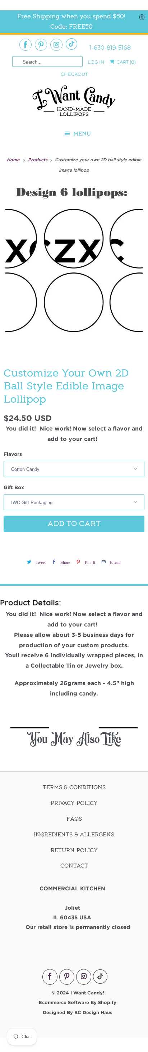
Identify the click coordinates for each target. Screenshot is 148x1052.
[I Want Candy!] (74, 104)
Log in (96, 62)
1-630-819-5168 (110, 48)
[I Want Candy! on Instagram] (56, 45)
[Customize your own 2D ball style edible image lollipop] (74, 269)
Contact (74, 865)
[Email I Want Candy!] (71, 44)
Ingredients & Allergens (74, 834)
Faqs (74, 819)
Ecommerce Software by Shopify (77, 1002)
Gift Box (14, 487)
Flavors (13, 454)
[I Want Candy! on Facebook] (25, 45)
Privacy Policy (74, 803)
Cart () (125, 62)
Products (38, 159)
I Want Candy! (87, 992)
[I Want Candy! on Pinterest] (41, 45)
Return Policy (74, 850)
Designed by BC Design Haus (77, 1012)
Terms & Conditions (74, 787)
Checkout (74, 74)
